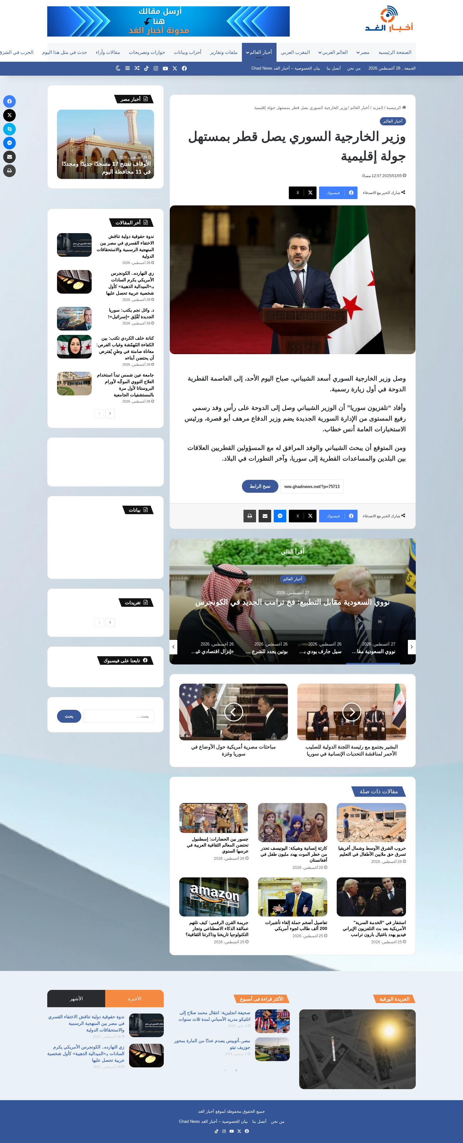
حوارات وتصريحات (147, 52)
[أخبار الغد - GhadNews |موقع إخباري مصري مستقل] (389, 18)
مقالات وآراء (108, 52)
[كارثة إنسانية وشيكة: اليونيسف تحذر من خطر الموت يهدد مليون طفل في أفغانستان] (292, 822)
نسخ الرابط (260, 486)
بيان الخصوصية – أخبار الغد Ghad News (285, 68)
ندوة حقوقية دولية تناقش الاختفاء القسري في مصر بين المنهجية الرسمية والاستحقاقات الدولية (86, 1023)
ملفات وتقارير (223, 52)
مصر (364, 52)
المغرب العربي (295, 52)
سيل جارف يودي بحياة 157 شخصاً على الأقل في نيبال (292, 602)
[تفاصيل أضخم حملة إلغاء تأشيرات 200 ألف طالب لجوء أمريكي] (292, 896)
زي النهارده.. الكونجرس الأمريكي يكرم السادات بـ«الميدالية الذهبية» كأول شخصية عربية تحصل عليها (85, 1053)
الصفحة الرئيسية (395, 52)
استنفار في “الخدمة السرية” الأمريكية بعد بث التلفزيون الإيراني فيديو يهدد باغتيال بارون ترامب (374, 928)
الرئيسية (394, 107)
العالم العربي (335, 52)
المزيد (378, 107)
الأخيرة (134, 998)
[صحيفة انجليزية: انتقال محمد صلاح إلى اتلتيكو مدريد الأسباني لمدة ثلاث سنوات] (272, 1021)
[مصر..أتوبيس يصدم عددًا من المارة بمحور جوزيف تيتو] (272, 1049)
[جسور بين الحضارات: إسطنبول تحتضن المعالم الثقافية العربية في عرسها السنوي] (214, 818)
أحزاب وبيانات (187, 52)
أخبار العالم (261, 52)
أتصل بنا (334, 68)
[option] (292, 601)
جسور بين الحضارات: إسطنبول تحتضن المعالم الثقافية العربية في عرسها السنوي (218, 844)
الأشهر (76, 998)
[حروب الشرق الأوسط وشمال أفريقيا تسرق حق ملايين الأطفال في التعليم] (371, 822)
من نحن (354, 68)
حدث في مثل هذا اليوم (64, 52)
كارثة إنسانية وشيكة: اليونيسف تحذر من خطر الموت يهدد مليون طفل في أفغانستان (293, 854)
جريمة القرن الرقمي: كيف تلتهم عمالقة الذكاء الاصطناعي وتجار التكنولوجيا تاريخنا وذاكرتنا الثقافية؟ (217, 928)
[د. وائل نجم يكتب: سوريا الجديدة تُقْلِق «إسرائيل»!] (74, 318)
